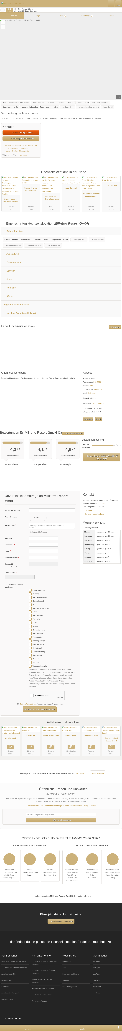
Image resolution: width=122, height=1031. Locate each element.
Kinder (9, 279)
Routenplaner (115, 327)
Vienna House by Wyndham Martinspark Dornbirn (10, 201)
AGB (64, 968)
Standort (10, 271)
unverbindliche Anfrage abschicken (39, 709)
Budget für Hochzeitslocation (12, 565)
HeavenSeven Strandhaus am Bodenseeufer (51, 198)
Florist (35, 612)
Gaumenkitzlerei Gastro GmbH (30, 189)
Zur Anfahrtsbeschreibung (94, 514)
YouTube (96, 974)
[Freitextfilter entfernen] (111, 3)
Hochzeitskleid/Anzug (41, 608)
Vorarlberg (98, 389)
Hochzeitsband (38, 601)
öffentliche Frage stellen (62, 820)
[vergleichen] (3, 27)
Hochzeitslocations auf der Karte (13, 961)
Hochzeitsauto (38, 634)
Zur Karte (88, 510)
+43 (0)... (13, 155)
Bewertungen (86, 16)
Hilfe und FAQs (7, 999)
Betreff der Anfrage (12, 510)
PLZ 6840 (97, 382)
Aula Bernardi (71, 188)
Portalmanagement (69, 986)
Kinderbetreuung (39, 652)
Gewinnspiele (6, 980)
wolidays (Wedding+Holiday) (21, 313)
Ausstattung (12, 254)
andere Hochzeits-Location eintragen (42, 981)
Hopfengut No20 (91, 735)
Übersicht (13, 16)
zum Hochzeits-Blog (8, 974)
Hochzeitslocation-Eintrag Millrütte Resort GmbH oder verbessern (72, 875)
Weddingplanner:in (40, 666)
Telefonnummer (11, 558)
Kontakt (99, 419)
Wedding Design (39, 641)
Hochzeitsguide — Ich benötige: (14, 585)
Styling (35, 623)
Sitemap (65, 980)
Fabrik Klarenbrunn (51, 735)
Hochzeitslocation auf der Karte (16, 148)
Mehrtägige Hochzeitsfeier (22, 138)
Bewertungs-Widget (39, 1001)
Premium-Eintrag (117, 174)
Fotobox (36, 662)
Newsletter (97, 986)
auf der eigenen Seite (92, 874)
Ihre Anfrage (10, 525)
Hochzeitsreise (38, 659)
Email (7, 551)
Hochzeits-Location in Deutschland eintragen (45, 962)
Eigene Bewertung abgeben (73, 433)
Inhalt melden (98, 773)
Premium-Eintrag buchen (43, 995)
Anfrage (111, 16)
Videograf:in (37, 637)
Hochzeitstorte (38, 615)
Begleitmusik (37, 648)
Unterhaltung (37, 655)
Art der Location (14, 231)
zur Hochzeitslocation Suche (2, 10)
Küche (9, 296)
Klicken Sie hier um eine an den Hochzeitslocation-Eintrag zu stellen (62, 806)
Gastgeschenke (38, 644)
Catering (36, 594)
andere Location (39, 590)
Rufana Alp (30, 735)
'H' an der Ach (111, 185)
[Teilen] (113, 1028)
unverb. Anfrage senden (22, 132)
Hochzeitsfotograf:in (40, 597)
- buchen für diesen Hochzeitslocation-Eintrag (112, 874)
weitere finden (30, 872)
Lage (38, 16)
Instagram (97, 968)
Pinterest (96, 980)
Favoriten (5, 986)
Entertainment (13, 262)
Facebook (96, 961)
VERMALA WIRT (71, 735)
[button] (61, 59)
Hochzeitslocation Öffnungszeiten (17, 151)
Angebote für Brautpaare (16, 304)
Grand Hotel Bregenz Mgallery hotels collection (91, 195)
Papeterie (36, 619)
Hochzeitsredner (39, 630)
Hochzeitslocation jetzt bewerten (102, 457)
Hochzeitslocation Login (13, 1018)
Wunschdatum (11, 517)
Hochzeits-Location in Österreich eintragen (44, 971)
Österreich (92, 393)
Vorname (8, 538)
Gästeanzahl (10, 573)
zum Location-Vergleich (10, 993)
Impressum (66, 961)
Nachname (9, 545)
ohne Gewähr (80, 773)
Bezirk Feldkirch (98, 403)
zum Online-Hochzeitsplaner (62, 921)
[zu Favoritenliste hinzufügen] (3, 22)
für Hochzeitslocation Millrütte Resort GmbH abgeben (9, 874)
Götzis (90, 386)
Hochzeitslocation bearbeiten (43, 989)
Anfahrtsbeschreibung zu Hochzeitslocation (20, 145)
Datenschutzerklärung (28, 704)
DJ (34, 605)
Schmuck (36, 626)
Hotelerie (11, 287)
